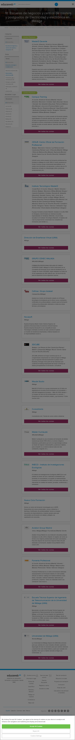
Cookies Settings (36, 736)
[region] (37, 728)
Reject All (36, 731)
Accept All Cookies (36, 726)
